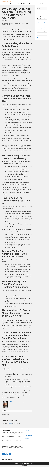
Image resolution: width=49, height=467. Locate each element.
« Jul (37, 37)
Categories (23, 3)
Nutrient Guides (39, 3)
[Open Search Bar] (45, 3)
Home (11, 3)
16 (46, 24)
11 (38, 24)
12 (40, 24)
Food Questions (16, 3)
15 (44, 24)
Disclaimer (27, 438)
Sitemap (27, 432)
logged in (10, 423)
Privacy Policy (28, 437)
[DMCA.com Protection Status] (24, 466)
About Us (27, 430)
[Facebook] (2, 410)
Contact (26, 433)
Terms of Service (28, 435)
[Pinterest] (4, 410)
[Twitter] (5, 410)
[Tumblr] (6, 410)
